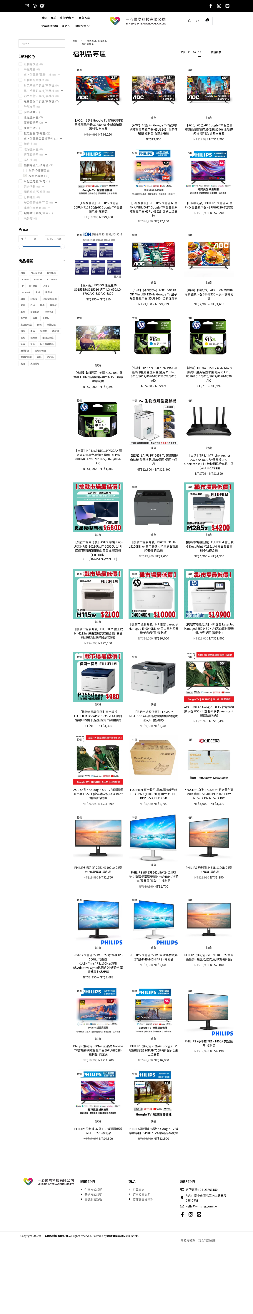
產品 (64, 26)
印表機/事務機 (49, 298)
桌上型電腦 (26, 324)
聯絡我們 (187, 1181)
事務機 (48, 292)
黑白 (23, 363)
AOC (23, 272)
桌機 (39, 324)
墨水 (23, 311)
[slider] (21, 247)
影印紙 (24, 318)
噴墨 (42, 305)
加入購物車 (98, 109)
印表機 (33, 298)
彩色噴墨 (49, 311)
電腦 (39, 357)
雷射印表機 (40, 350)
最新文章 (80, 26)
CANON (25, 279)
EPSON (38, 279)
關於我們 (87, 1181)
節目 (183, 52)
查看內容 (153, 109)
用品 (32, 331)
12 (189, 52)
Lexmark (25, 292)
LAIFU (46, 285)
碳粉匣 (33, 337)
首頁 (44, 18)
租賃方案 (84, 18)
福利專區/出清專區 (97, 40)
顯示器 (50, 357)
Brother (51, 272)
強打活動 (65, 18)
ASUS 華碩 (36, 272)
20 (194, 52)
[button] (43, 69)
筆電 (23, 344)
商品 (132, 1181)
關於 (53, 18)
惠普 (35, 318)
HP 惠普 (33, 285)
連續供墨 (25, 350)
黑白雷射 (34, 363)
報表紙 (53, 305)
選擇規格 (98, 273)
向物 (32, 305)
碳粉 (23, 337)
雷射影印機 (26, 357)
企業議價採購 (49, 26)
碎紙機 (55, 331)
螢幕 (32, 344)
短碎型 (43, 331)
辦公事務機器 (47, 344)
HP (22, 285)
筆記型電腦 (48, 337)
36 (199, 52)
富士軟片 (34, 311)
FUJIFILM (52, 279)
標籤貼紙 (51, 324)
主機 (38, 292)
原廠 (23, 305)
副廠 (23, 298)
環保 (23, 331)
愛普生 (45, 318)
